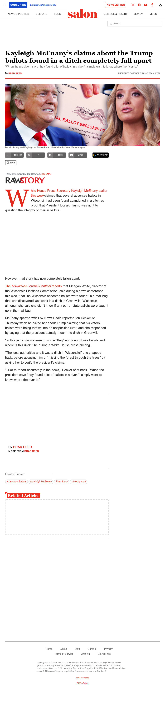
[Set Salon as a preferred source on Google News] (100, 155)
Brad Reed (15, 73)
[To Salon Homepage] (82, 13)
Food (57, 14)
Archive (85, 654)
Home (48, 649)
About (63, 649)
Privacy (108, 649)
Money (138, 14)
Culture (41, 14)
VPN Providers (82, 678)
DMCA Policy (82, 683)
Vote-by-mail (78, 482)
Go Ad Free (104, 654)
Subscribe (18, 5)
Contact (91, 649)
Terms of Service (63, 654)
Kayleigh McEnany (41, 482)
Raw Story (45, 174)
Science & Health (115, 14)
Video (153, 14)
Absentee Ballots (16, 482)
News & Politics (18, 14)
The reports (33, 286)
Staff (77, 649)
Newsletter (116, 5)
